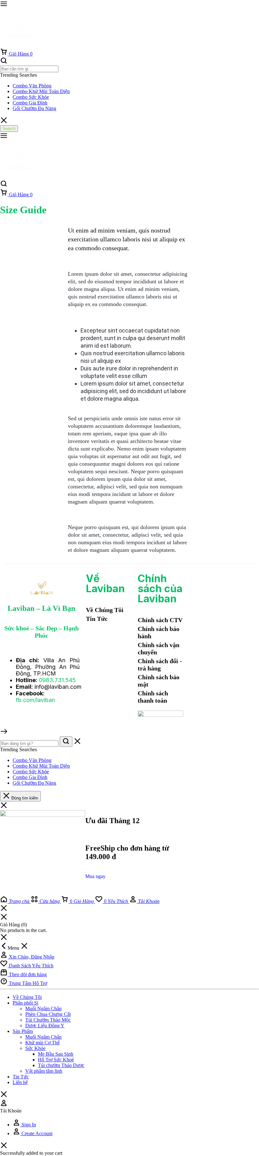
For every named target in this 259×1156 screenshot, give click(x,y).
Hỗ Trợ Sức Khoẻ (56, 1059)
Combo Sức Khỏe (31, 97)
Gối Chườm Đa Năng (34, 108)
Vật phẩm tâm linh (43, 1071)
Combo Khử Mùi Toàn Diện (41, 91)
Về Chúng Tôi (27, 997)
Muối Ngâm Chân (43, 1008)
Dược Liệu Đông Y (44, 1025)
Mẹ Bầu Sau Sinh (55, 1054)
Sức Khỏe (35, 1048)
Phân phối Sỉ (25, 1003)
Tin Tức (21, 1076)
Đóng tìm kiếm (24, 798)
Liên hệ (20, 1082)
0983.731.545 (57, 680)
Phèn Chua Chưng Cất (48, 1014)
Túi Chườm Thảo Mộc (48, 1020)
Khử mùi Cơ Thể (42, 1042)
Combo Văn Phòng (32, 85)
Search (9, 128)
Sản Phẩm (23, 1031)
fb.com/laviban (35, 700)
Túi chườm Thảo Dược (61, 1065)
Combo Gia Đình (30, 102)
